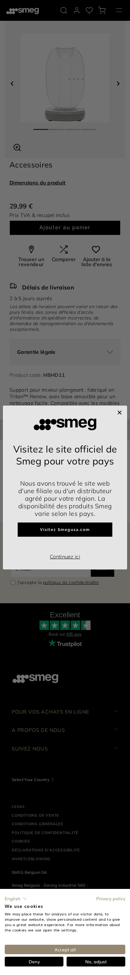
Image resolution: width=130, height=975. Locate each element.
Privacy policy (110, 898)
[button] (16, 898)
